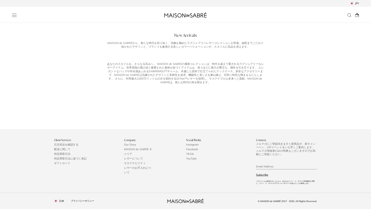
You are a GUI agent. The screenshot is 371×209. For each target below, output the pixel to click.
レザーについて (133, 158)
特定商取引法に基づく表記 (70, 158)
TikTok (190, 154)
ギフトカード (62, 163)
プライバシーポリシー (82, 200)
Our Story (130, 144)
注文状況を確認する (66, 144)
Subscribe (262, 174)
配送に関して (62, 149)
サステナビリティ (135, 163)
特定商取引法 (62, 154)
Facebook (192, 149)
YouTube (191, 158)
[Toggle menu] (14, 15)
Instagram (192, 144)
